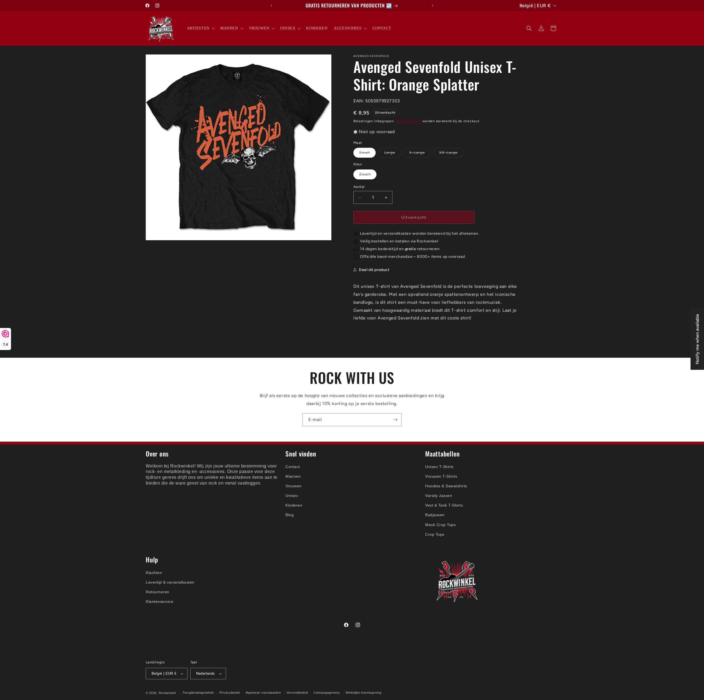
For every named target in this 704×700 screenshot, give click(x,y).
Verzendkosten (408, 121)
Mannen (293, 476)
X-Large (420, 154)
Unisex (291, 495)
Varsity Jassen (438, 495)
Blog (289, 515)
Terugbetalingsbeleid (198, 692)
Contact (292, 466)
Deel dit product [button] (374, 269)
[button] (200, 28)
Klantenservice (159, 602)
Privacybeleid (229, 692)
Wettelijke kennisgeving (363, 692)
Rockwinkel (167, 692)
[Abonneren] (395, 419)
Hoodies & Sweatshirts (446, 486)
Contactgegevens (327, 692)
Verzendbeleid (297, 692)
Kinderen (293, 505)
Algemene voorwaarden (263, 692)
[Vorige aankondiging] (271, 5)
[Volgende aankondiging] (433, 5)
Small (367, 154)
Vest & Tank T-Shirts (444, 505)
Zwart (367, 175)
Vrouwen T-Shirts (441, 476)
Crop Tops (434, 534)
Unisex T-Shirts (439, 466)
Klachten (154, 572)
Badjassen (435, 515)
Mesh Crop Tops (440, 525)
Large (392, 154)
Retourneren (157, 592)
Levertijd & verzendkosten (170, 582)
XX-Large (451, 154)
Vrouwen (293, 486)
